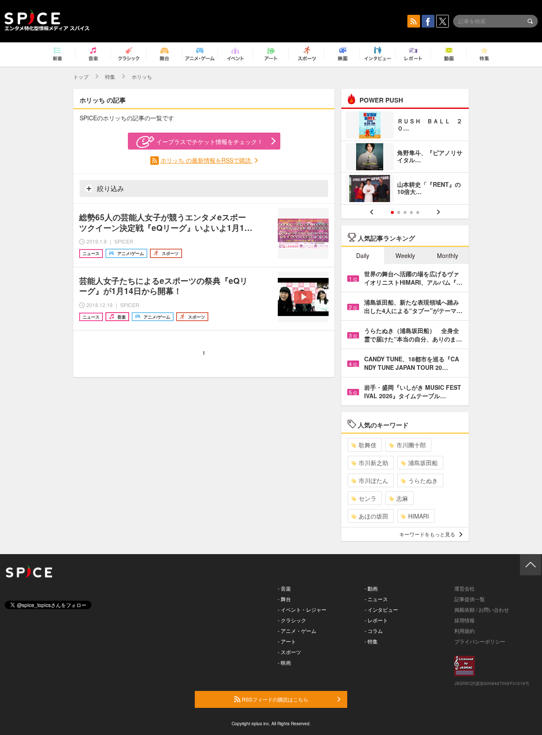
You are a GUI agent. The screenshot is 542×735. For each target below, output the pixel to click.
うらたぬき (423, 480)
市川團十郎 (411, 445)
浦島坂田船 (423, 462)
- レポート (376, 620)
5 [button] (417, 212)
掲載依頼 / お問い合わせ (481, 609)
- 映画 (284, 662)
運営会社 (464, 588)
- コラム (374, 630)
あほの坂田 (373, 516)
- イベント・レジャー (302, 609)
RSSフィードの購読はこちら (274, 699)
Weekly (405, 255)
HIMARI (418, 516)
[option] (405, 158)
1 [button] (392, 212)
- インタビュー (381, 609)
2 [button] (398, 212)
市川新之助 (373, 462)
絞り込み (109, 188)
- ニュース (376, 598)
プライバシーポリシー (479, 641)
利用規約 (464, 630)
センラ (367, 498)
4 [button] (411, 212)
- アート (287, 641)
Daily (362, 255)
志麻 (402, 498)
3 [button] (405, 212)
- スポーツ (289, 651)
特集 (110, 76)
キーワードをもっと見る (427, 534)
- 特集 (371, 641)
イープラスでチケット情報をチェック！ (209, 141)
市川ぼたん (373, 480)
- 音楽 (284, 588)
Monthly (447, 255)
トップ (80, 76)
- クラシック (292, 620)
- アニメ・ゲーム (297, 630)
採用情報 (464, 620)
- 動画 (371, 588)
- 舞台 (284, 598)
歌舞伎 (367, 445)
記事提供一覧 (469, 598)
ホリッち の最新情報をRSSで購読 (206, 160)
